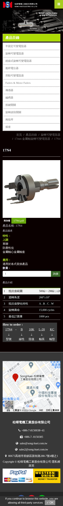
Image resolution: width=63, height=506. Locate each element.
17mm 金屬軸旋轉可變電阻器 (32, 138)
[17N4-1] (31, 188)
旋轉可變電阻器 (14, 53)
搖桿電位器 (12, 68)
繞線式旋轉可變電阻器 (18, 60)
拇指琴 (9, 119)
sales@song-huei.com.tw (33, 443)
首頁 (19, 134)
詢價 (55, 273)
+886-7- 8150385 (33, 436)
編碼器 (9, 97)
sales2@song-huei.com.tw (33, 449)
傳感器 (9, 90)
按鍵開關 (10, 105)
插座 (8, 127)
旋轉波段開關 (13, 112)
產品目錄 (31, 134)
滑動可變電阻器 (14, 75)
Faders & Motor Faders (18, 82)
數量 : (6, 267)
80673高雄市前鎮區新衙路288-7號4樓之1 (33, 455)
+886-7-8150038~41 (33, 430)
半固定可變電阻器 (15, 46)
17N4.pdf (18, 220)
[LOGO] (22, 4)
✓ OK (50, 502)
